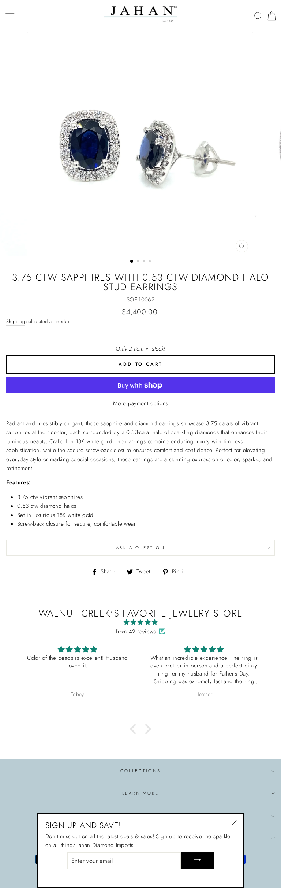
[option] (140, 144)
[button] (135, 729)
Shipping (15, 321)
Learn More (140, 793)
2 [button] (138, 262)
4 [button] (150, 262)
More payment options (140, 403)
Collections (140, 771)
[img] (140, 622)
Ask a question (140, 548)
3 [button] (144, 262)
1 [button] (132, 261)
